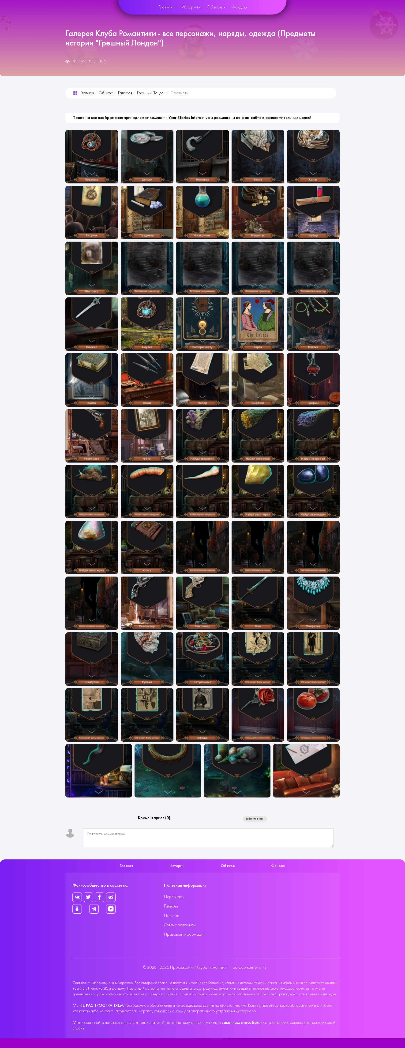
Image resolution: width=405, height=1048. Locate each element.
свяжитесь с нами (169, 1011)
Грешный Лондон (151, 93)
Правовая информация (184, 934)
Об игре (214, 7)
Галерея (125, 93)
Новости (171, 916)
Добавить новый (255, 818)
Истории (189, 7)
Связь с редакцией (180, 925)
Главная (165, 7)
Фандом (239, 7)
